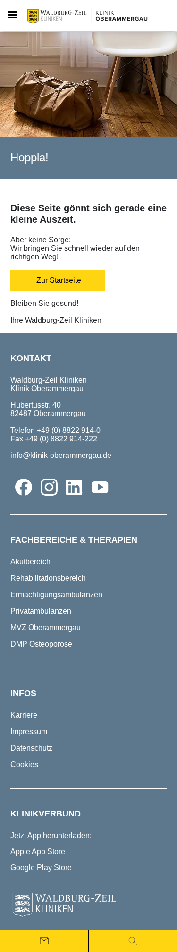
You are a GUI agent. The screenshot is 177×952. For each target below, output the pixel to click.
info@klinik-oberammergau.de (60, 455)
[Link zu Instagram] (49, 487)
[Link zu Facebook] (23, 487)
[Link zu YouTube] (100, 487)
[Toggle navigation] (12, 15)
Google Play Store (41, 868)
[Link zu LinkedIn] (74, 487)
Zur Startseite (57, 280)
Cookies (24, 764)
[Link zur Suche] (133, 941)
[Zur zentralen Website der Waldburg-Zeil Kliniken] (88, 905)
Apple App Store (37, 852)
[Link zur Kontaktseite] (44, 941)
